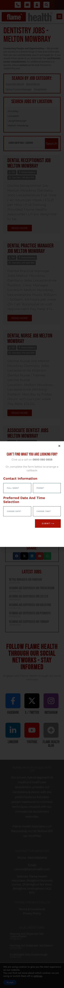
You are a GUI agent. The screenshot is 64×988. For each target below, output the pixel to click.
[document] (32, 494)
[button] (59, 446)
